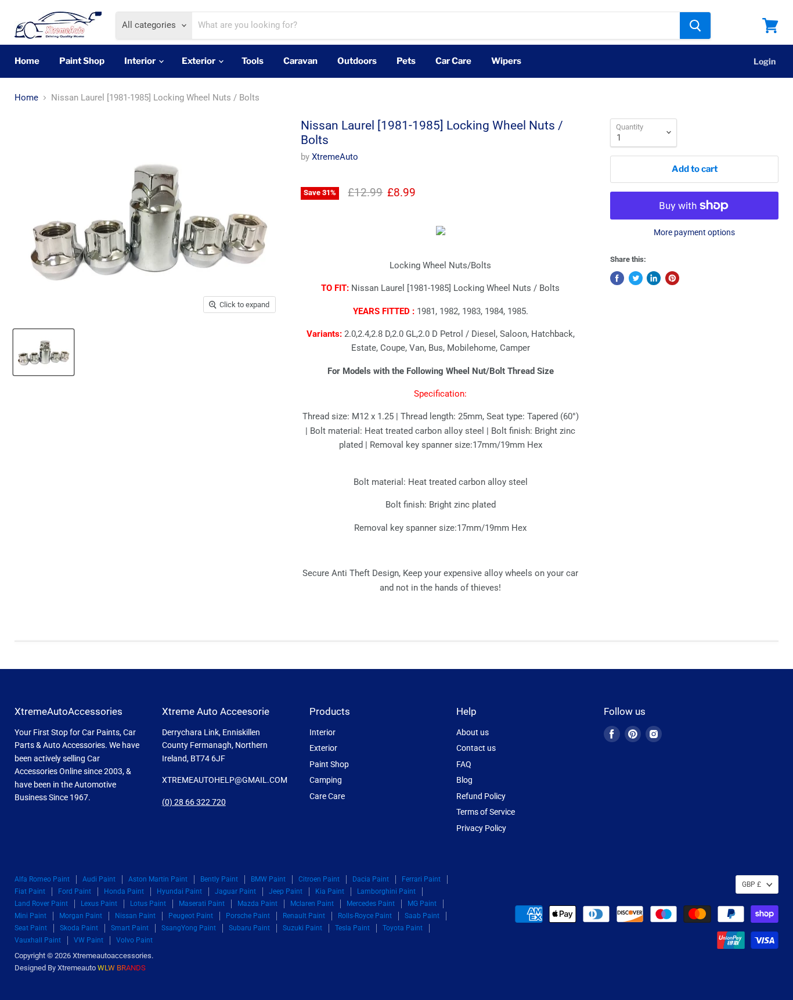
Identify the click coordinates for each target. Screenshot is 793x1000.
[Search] (695, 25)
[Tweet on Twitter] (636, 278)
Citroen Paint (319, 879)
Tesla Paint (352, 928)
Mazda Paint (257, 904)
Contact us (476, 748)
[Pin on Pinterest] (672, 278)
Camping (325, 780)
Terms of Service (485, 811)
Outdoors (357, 61)
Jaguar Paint (235, 891)
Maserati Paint (202, 904)
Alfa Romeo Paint (42, 879)
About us (472, 732)
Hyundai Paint (179, 891)
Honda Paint (124, 891)
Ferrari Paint (421, 879)
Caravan (300, 61)
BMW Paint (268, 879)
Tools (252, 61)
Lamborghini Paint (386, 891)
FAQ (463, 764)
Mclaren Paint (312, 904)
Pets (406, 61)
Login (765, 61)
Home (27, 61)
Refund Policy (481, 796)
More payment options (694, 232)
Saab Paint (422, 916)
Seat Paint (31, 928)
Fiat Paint (30, 891)
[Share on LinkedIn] (654, 278)
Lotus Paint (148, 904)
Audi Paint (99, 879)
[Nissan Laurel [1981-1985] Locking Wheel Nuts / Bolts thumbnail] (43, 352)
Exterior (199, 61)
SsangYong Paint (188, 928)
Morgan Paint (80, 916)
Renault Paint (304, 916)
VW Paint (88, 940)
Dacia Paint (370, 879)
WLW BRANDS (122, 967)
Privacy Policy (481, 828)
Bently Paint (219, 879)
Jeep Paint (285, 891)
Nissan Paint (135, 916)
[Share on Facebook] (617, 278)
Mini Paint (30, 916)
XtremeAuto (335, 157)
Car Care (453, 61)
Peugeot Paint (190, 916)
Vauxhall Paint (38, 940)
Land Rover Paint (41, 904)
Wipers (506, 61)
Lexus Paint (99, 904)
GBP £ (751, 884)
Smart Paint (130, 928)
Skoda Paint (79, 928)
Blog (464, 780)
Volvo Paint (134, 940)
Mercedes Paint (371, 904)
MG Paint (422, 904)
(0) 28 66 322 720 (194, 802)
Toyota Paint (403, 928)
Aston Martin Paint (158, 879)
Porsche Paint (248, 916)
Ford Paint (74, 891)
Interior (140, 61)
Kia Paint (329, 891)
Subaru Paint (249, 928)
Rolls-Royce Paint (365, 916)
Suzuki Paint (302, 928)
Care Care (327, 796)
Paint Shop (81, 61)
